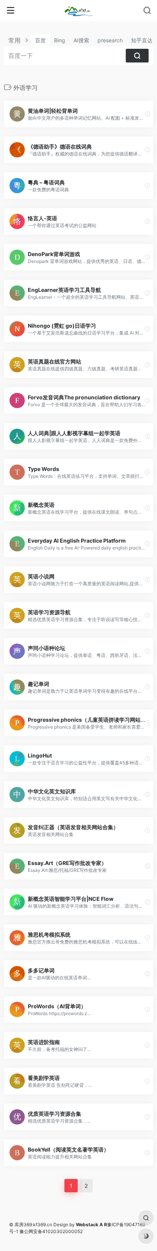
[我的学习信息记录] (78, 11)
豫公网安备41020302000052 (51, 1231)
